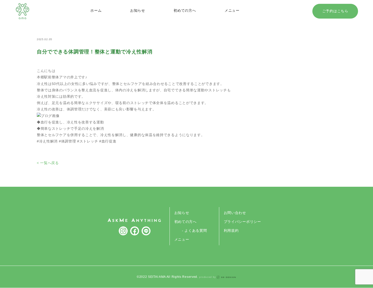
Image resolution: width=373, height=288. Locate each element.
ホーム (95, 10)
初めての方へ (185, 10)
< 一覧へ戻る (48, 163)
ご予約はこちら (335, 11)
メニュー (232, 10)
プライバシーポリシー (242, 222)
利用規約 (231, 230)
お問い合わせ (235, 213)
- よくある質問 (194, 230)
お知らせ (137, 10)
